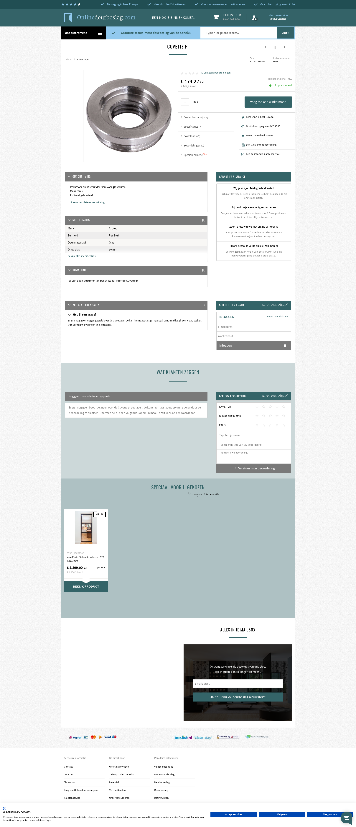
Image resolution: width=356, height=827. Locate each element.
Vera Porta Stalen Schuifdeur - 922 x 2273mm (85, 559)
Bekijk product (86, 587)
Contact (68, 766)
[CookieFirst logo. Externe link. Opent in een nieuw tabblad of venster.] (4, 808)
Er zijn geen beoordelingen (216, 72)
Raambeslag (161, 790)
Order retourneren (119, 798)
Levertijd (114, 782)
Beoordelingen (192, 145)
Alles (275, 47)
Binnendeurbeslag (164, 774)
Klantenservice (72, 798)
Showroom (70, 782)
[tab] (136, 305)
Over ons (69, 774)
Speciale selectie (193, 155)
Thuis (69, 59)
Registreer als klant (277, 316)
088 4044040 (278, 19)
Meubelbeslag (162, 782)
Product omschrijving (196, 117)
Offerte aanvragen (119, 766)
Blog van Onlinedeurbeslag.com (81, 790)
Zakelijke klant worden (121, 774)
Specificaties (191, 127)
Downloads (190, 136)
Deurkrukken (161, 798)
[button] (136, 305)
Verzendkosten (117, 790)
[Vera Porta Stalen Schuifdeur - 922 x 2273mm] (86, 530)
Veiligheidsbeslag (163, 766)
